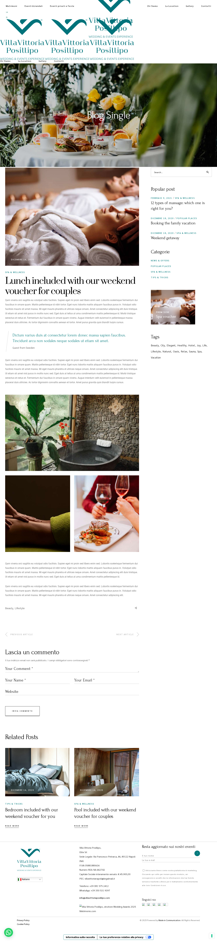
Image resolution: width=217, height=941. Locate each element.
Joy (199, 345)
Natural (167, 351)
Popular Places (187, 218)
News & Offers (160, 260)
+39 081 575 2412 (99, 885)
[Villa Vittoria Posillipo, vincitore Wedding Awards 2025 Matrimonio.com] (108, 908)
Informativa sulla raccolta (80, 937)
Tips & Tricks (14, 803)
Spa (199, 351)
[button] (8, 932)
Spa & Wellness (15, 272)
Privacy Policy (23, 920)
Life (204, 345)
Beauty (9, 608)
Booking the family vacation (173, 223)
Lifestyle (20, 608)
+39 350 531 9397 (100, 890)
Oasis (176, 351)
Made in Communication (170, 920)
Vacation (156, 357)
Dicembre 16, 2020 (22, 259)
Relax (184, 351)
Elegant (171, 345)
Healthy (181, 345)
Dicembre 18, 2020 (162, 218)
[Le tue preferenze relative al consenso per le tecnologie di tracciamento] (212, 936)
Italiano (25, 879)
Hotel (191, 345)
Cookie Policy (23, 924)
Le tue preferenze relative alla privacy (121, 937)
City (163, 345)
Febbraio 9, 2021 (161, 198)
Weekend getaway (165, 238)
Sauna (192, 351)
